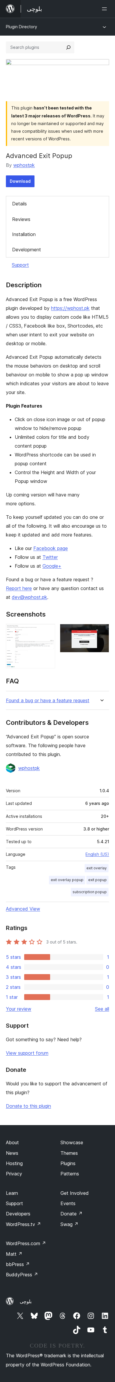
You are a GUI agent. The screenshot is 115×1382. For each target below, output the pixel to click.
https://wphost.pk (70, 308)
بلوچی (26, 1301)
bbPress (18, 1264)
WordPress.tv (23, 1224)
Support (20, 265)
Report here (19, 588)
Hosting (14, 1163)
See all (102, 1009)
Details (19, 204)
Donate (71, 1214)
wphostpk (24, 165)
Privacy (14, 1174)
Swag (69, 1224)
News (12, 1153)
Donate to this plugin (28, 1106)
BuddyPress (22, 1275)
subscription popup (90, 892)
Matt (14, 1254)
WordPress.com (26, 1243)
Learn (12, 1193)
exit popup (97, 880)
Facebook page (50, 548)
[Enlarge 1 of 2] (47, 632)
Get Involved (74, 1193)
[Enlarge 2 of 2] (101, 632)
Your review (18, 1009)
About (12, 1142)
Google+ (51, 566)
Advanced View (23, 909)
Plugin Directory (21, 26)
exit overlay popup (67, 880)
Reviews (21, 219)
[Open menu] (105, 9)
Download (20, 181)
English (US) (97, 854)
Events (67, 1203)
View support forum (27, 1053)
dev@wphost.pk (29, 597)
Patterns (69, 1174)
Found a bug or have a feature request (47, 700)
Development (26, 250)
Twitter (50, 557)
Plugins (67, 1163)
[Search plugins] (68, 47)
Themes (69, 1153)
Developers (18, 1214)
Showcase (71, 1142)
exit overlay (96, 868)
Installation (24, 234)
